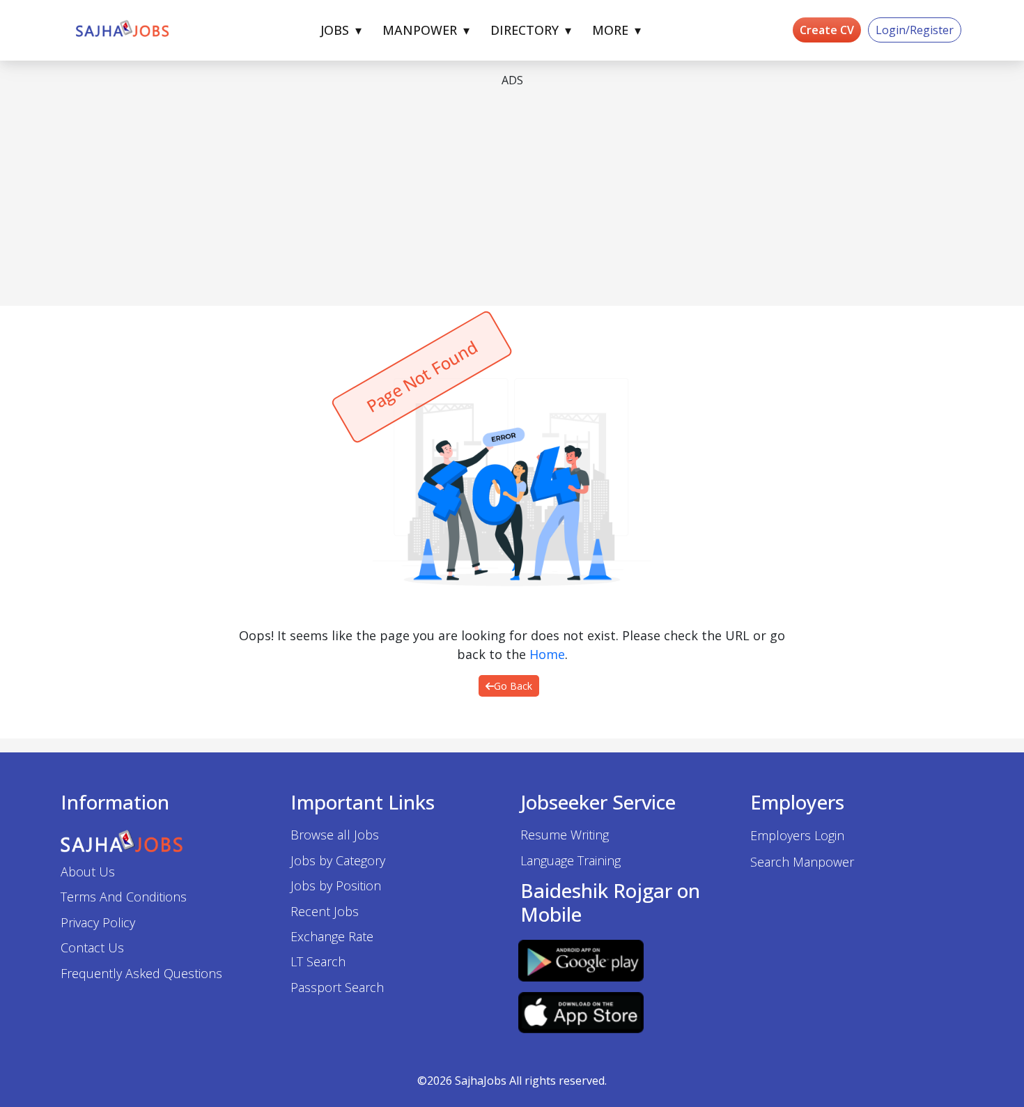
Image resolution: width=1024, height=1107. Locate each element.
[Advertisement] (479, 197)
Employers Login (797, 835)
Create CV (827, 30)
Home (547, 654)
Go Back (513, 685)
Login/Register (915, 30)
